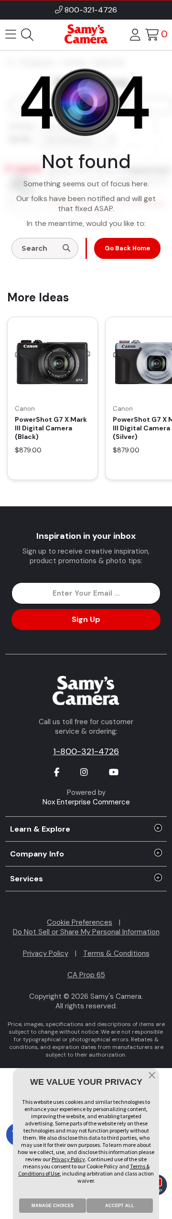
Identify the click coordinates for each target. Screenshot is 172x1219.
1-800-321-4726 (86, 751)
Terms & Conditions (116, 953)
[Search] (66, 248)
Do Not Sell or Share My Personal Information (86, 932)
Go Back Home (127, 248)
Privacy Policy (45, 953)
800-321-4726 (90, 10)
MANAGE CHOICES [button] (53, 1205)
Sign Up (86, 619)
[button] (152, 1076)
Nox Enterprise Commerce (86, 802)
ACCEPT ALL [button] (119, 1205)
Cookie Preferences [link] (79, 922)
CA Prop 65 (86, 975)
